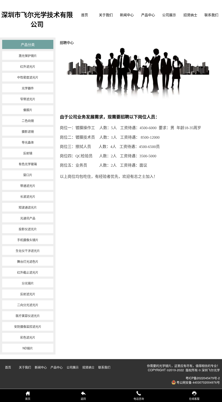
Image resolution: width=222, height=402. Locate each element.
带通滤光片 (27, 185)
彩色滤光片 (27, 337)
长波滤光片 (27, 196)
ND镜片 (28, 348)
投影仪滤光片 (28, 229)
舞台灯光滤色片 (27, 261)
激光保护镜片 (28, 55)
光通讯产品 (27, 218)
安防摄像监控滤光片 (27, 326)
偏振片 (27, 109)
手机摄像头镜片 (27, 240)
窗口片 (27, 175)
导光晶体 (28, 142)
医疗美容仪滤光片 (28, 315)
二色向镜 (28, 120)
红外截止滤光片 (27, 272)
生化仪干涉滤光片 (28, 250)
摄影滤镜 (28, 131)
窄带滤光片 (27, 99)
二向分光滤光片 (27, 305)
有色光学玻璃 (28, 164)
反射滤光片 (27, 294)
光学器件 (28, 88)
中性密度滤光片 (27, 77)
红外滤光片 (27, 66)
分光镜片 (28, 283)
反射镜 (27, 153)
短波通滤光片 (28, 207)
